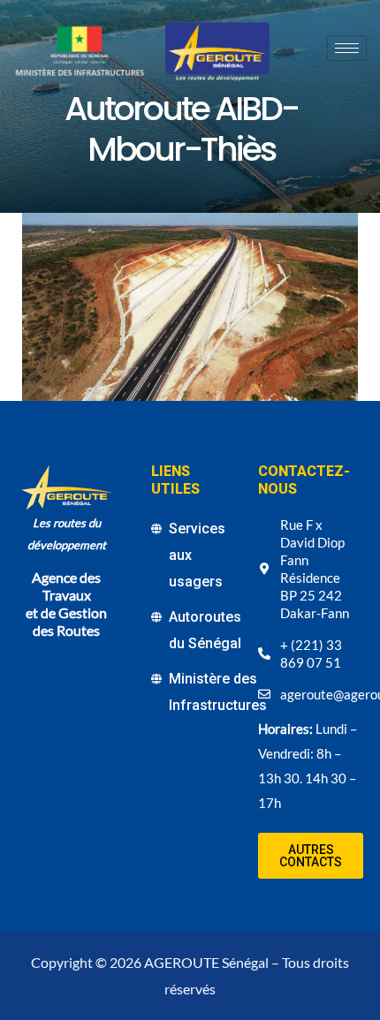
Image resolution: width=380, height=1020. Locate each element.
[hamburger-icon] (347, 48)
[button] (310, 856)
